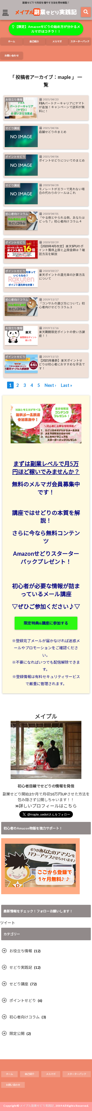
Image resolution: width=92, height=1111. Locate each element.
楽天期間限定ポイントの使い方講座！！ (62, 334)
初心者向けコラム (24, 1017)
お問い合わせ (11, 55)
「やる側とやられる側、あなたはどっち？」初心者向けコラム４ (62, 219)
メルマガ (57, 41)
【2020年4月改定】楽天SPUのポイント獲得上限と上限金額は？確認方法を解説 (62, 250)
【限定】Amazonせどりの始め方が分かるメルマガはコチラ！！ (47, 29)
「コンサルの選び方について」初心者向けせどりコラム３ (62, 305)
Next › (50, 385)
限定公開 (17, 1033)
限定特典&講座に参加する (46, 623)
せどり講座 (18, 984)
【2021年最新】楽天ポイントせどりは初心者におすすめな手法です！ (62, 364)
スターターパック (80, 41)
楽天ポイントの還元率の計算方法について (62, 276)
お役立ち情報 (20, 951)
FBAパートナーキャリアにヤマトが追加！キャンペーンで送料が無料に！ (62, 107)
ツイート (7, 922)
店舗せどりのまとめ (53, 132)
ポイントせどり (22, 1000)
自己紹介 (34, 41)
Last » (66, 385)
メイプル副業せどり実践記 (37, 1105)
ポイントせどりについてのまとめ (62, 160)
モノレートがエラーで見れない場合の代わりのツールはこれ (62, 191)
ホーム (11, 41)
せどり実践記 (20, 967)
